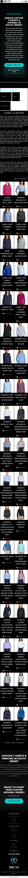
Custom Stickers (14, 834)
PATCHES (14, 836)
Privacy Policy (14, 846)
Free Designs (14, 820)
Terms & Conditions (14, 847)
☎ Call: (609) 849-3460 (14, 70)
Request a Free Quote (14, 65)
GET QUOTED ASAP (14, 823)
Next (8, 743)
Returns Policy (14, 843)
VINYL (14, 833)
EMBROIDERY (14, 829)
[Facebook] (9, 854)
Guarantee (14, 844)
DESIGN (14, 837)
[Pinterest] (14, 854)
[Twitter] (12, 854)
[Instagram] (16, 854)
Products (14, 819)
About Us (14, 822)
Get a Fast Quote (14, 801)
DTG (14, 832)
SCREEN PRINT (14, 830)
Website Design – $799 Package (14, 816)
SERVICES (14, 817)
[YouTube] (19, 854)
